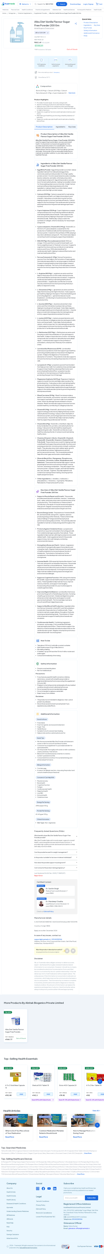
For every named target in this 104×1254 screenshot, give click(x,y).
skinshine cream (38, 1151)
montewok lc (5, 1153)
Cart (100, 4)
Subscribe (91, 1198)
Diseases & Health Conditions (16, 1203)
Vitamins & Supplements (42, 9)
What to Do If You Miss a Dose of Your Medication (17, 1132)
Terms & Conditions (42, 1201)
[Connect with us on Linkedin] (54, 1188)
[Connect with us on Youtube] (49, 1188)
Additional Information (92, 33)
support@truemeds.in (42, 939)
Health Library (11, 1200)
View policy (57, 72)
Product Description (44, 127)
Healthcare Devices (69, 9)
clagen (30, 1153)
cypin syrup (38, 1153)
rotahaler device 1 (72, 1162)
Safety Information (90, 30)
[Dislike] (73, 950)
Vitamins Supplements (25, 13)
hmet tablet (79, 1151)
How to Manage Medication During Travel (84, 1132)
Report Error (38, 875)
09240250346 (57, 939)
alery (44, 1153)
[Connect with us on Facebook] (43, 1188)
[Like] (67, 950)
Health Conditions (27, 9)
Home (4, 13)
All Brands (10, 1219)
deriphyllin (78, 1153)
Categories (12, 13)
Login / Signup (88, 4)
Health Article (11, 1192)
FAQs (85, 36)
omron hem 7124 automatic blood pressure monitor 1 (48, 1167)
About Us (10, 1188)
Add (21, 1094)
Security (9, 1230)
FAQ (8, 1227)
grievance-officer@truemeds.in (79, 1228)
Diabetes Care (57, 9)
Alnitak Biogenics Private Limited (44, 28)
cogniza (19, 1151)
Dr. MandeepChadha (54, 901)
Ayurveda (10, 1207)
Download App (75, 4)
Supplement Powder (40, 13)
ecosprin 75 (49, 1151)
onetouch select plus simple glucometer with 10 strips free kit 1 (79, 1169)
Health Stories (11, 1196)
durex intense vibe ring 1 (38, 1174)
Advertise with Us (12, 1238)
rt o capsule (69, 1151)
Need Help (10, 1223)
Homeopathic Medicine (84, 9)
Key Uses (72, 127)
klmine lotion (22, 1153)
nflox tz (14, 1153)
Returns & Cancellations (44, 1213)
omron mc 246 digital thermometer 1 (15, 1169)
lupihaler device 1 (23, 1167)
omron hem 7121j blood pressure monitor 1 (76, 1172)
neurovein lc (51, 1153)
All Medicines (11, 1215)
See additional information (28, 1248)
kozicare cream (61, 1153)
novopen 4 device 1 (53, 1174)
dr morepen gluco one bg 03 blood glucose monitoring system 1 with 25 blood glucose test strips (59, 1164)
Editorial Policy (49, 911)
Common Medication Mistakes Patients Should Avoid (51, 1132)
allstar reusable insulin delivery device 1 (48, 1172)
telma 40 (4, 1151)
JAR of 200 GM (40, 33)
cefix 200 (71, 1153)
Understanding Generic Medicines (18, 1211)
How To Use (88, 28)
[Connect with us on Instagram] (37, 1188)
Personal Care (15, 9)
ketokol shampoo (90, 1151)
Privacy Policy (40, 1205)
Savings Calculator (13, 1234)
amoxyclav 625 (59, 1151)
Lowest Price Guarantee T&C (45, 1217)
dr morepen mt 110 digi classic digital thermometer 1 (18, 1162)
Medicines (6, 9)
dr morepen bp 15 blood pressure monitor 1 (43, 1169)
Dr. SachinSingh (52, 888)
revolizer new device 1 (68, 1174)
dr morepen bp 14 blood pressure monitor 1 (51, 1162)
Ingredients (60, 127)
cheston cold (27, 1151)
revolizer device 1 (72, 1167)
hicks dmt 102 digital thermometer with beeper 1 (17, 1172)
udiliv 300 (11, 1151)
